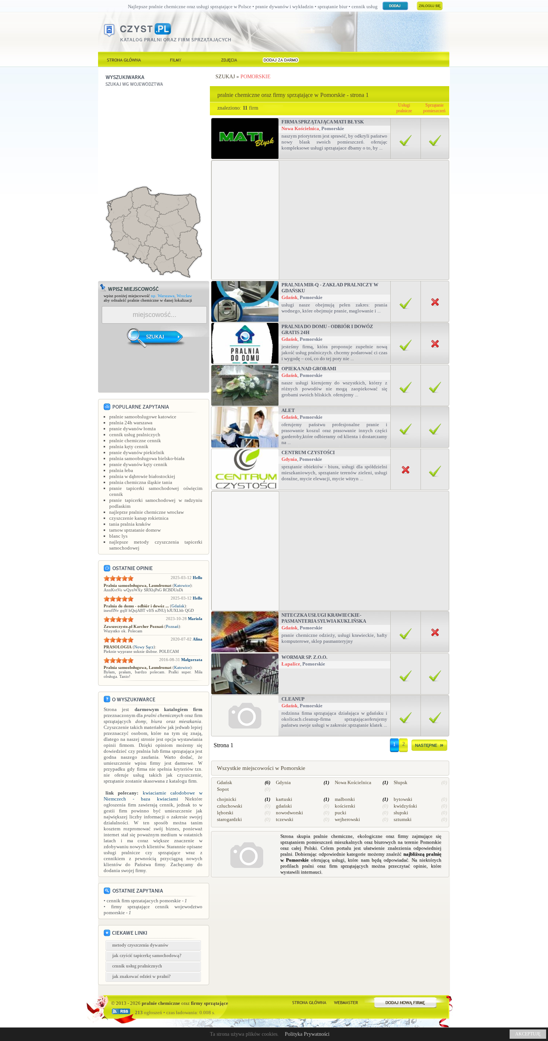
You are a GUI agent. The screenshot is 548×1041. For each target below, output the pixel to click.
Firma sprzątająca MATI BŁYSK (322, 122)
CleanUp (293, 699)
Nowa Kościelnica (300, 128)
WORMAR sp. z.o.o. (304, 657)
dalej (430, 746)
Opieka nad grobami (308, 368)
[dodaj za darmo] (281, 59)
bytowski (403, 799)
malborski (345, 799)
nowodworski (289, 812)
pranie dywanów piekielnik (136, 452)
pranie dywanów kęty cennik (138, 464)
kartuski (284, 799)
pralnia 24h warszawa (130, 422)
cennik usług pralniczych (134, 434)
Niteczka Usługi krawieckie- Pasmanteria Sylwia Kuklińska (323, 618)
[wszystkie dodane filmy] (176, 59)
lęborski (225, 812)
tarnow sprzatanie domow (135, 530)
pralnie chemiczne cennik (135, 440)
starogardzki (229, 819)
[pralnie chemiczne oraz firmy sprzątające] (124, 59)
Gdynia (289, 459)
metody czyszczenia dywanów (140, 945)
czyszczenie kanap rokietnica (139, 518)
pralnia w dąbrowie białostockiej (142, 476)
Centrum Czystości (308, 452)
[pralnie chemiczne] (309, 1002)
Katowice (182, 585)
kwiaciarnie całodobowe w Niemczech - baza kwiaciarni (153, 796)
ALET (288, 410)
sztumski (403, 819)
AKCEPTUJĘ (528, 1034)
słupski (401, 812)
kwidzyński (405, 806)
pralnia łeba (121, 470)
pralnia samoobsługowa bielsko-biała (147, 458)
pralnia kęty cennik (128, 446)
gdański (284, 806)
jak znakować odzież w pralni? (141, 976)
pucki (340, 812)
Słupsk (400, 782)
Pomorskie (255, 76)
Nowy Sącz (144, 647)
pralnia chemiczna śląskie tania (140, 482)
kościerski (345, 806)
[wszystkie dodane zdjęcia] (228, 59)
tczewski (284, 819)
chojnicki (226, 799)
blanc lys (118, 536)
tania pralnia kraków (130, 524)
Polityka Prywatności (307, 1034)
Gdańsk (178, 606)
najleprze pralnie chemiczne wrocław (146, 512)
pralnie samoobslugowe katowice (142, 416)
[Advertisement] (154, 136)
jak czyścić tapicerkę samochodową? (147, 955)
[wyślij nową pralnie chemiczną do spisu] (406, 1002)
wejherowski (347, 819)
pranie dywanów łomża (132, 428)
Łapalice (290, 664)
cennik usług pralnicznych (137, 966)
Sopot (223, 789)
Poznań (172, 626)
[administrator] (346, 1002)
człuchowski (229, 806)
